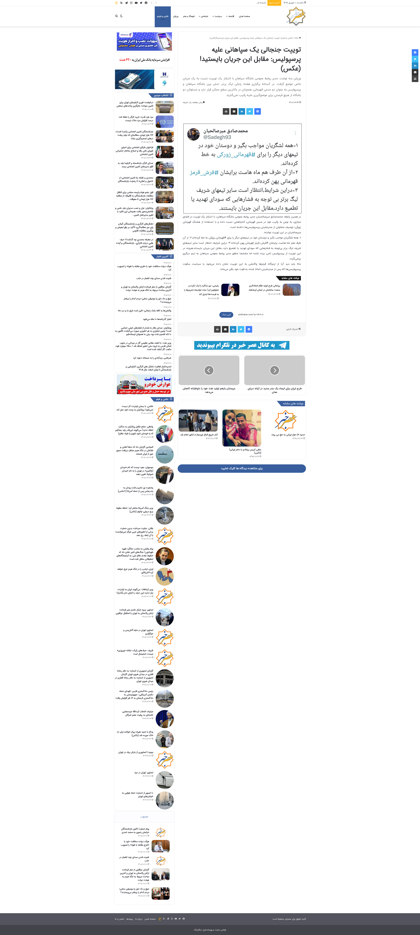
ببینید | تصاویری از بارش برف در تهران (135, 752)
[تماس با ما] (116, 3)
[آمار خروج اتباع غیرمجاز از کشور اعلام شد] (198, 420)
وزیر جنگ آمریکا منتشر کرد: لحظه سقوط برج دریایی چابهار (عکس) (134, 509)
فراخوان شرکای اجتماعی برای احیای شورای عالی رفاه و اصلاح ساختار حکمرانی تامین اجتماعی (134, 151)
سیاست (218, 16)
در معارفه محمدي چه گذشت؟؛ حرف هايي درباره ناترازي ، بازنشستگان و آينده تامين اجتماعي (134, 243)
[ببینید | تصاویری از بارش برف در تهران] (165, 760)
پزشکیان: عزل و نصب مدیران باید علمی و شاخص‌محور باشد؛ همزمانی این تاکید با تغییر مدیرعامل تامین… (134, 211)
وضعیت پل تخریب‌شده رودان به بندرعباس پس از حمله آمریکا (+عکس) (135, 489)
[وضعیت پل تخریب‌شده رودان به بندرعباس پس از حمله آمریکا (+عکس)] (165, 495)
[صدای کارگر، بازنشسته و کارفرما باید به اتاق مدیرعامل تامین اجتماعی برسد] (165, 168)
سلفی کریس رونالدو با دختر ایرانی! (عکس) (245, 451)
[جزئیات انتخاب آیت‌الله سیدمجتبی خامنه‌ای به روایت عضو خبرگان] (165, 719)
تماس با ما (119, 919)
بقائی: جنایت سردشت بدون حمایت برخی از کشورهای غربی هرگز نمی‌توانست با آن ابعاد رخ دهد (134, 532)
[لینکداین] (242, 111)
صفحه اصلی (244, 16)
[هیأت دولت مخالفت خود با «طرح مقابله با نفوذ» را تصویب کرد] (161, 846)
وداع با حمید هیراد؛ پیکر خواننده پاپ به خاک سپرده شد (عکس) (135, 733)
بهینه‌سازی (207, 929)
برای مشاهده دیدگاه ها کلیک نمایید (242, 468)
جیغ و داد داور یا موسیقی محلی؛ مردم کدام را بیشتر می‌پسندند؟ (134, 890)
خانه (296, 38)
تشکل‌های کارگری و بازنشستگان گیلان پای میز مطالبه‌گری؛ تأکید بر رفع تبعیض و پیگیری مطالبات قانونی (134, 227)
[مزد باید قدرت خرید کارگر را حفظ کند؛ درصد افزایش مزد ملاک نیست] (165, 122)
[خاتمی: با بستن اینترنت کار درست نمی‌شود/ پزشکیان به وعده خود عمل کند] (165, 414)
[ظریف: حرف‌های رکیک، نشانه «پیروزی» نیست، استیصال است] (165, 658)
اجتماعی (204, 16)
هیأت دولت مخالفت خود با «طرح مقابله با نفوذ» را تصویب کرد (135, 845)
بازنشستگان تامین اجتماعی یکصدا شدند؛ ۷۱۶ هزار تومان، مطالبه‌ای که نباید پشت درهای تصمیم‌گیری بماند (134, 135)
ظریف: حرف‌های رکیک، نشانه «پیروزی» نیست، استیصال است (135, 652)
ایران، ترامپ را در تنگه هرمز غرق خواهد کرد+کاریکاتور (135, 570)
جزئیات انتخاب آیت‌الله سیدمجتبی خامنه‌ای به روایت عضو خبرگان (137, 713)
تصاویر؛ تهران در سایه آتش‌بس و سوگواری (138, 631)
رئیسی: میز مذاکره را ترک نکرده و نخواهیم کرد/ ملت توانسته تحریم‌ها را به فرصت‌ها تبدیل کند (201, 290)
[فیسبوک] (257, 111)
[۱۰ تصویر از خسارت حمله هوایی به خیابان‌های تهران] (165, 800)
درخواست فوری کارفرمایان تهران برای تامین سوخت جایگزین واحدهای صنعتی (134, 104)
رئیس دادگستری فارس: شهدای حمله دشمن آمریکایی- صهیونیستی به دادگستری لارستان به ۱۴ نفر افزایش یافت (134, 694)
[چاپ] (226, 111)
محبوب (144, 816)
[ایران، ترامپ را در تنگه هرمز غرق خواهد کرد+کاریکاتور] (165, 577)
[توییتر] (249, 111)
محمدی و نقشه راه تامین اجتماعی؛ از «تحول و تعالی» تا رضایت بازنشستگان (135, 179)
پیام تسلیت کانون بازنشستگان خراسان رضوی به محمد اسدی (135, 830)
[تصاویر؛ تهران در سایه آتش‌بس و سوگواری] (165, 638)
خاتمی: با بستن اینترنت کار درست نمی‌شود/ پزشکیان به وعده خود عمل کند (134, 408)
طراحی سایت (220, 929)
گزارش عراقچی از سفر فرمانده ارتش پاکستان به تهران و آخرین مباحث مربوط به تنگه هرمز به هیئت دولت (134, 875)
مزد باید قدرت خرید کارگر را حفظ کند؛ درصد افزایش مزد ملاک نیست (136, 118)
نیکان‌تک (198, 929)
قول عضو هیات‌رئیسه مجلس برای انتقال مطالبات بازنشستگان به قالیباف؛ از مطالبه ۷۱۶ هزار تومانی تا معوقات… (134, 196)
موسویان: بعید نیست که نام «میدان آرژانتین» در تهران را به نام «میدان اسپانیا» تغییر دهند (136, 471)
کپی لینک (226, 314)
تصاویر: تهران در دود (143, 772)
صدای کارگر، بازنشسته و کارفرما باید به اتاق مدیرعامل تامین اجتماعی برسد (135, 164)
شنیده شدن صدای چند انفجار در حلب (249, 2)
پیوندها (129, 919)
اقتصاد (231, 16)
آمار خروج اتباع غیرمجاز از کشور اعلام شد (199, 434)
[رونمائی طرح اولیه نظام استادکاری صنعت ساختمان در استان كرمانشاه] (292, 290)
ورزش (175, 16)
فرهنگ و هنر (188, 16)
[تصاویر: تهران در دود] (165, 780)
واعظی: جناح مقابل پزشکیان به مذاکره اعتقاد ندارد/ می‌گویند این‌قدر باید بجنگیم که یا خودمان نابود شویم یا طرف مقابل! (134, 430)
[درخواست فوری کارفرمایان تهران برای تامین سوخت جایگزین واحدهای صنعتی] (165, 107)
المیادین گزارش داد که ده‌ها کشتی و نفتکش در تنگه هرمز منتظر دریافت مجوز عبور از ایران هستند (134, 450)
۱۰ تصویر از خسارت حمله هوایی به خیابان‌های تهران (137, 794)
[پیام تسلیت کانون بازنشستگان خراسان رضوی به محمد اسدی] (161, 832)
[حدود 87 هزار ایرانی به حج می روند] (285, 421)
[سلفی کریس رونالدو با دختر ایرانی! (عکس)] (241, 428)
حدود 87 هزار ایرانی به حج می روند (288, 434)
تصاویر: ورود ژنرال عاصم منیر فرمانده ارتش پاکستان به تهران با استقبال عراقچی (134, 611)
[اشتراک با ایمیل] (234, 111)
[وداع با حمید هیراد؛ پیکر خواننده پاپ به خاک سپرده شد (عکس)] (165, 739)
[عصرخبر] (296, 16)
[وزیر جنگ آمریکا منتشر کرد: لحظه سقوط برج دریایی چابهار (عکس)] (165, 516)
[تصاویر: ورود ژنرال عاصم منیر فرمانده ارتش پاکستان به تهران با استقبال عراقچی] (165, 617)
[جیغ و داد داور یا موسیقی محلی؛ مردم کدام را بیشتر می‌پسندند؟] (161, 893)
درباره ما (138, 919)
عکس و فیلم (162, 16)
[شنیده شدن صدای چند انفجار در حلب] (161, 861)
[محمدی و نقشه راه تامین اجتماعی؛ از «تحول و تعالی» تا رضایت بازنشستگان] (165, 182)
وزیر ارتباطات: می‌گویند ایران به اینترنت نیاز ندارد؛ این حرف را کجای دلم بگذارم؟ (134, 591)
